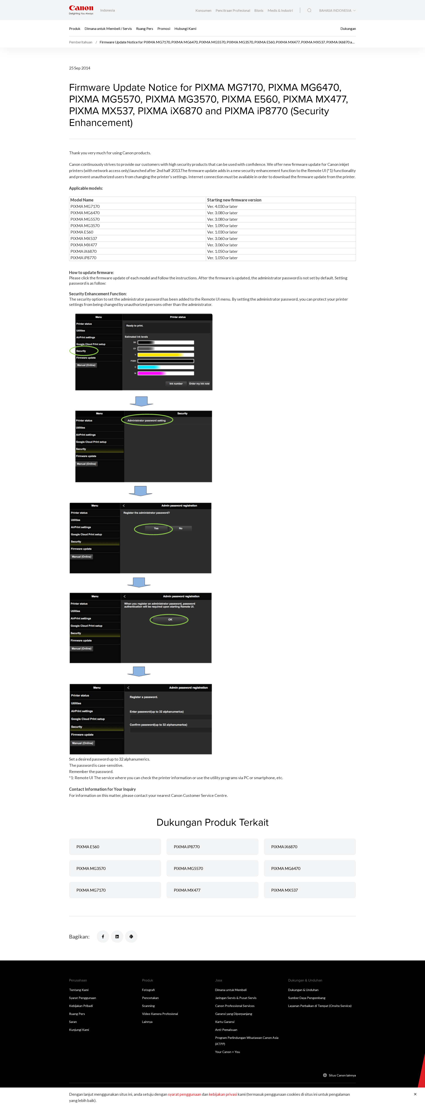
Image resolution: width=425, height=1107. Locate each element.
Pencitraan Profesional (233, 10)
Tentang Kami (79, 990)
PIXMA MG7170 (90, 890)
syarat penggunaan (184, 1094)
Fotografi (148, 990)
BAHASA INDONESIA (335, 10)
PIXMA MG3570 (90, 868)
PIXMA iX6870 (284, 846)
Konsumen (203, 10)
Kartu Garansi (224, 1022)
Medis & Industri (280, 10)
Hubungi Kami (185, 28)
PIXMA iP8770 (186, 846)
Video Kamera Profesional (160, 1014)
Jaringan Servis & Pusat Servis (236, 998)
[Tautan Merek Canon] (81, 10)
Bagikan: (79, 936)
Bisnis (259, 10)
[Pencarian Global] (309, 10)
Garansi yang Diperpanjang (233, 1014)
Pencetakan (150, 998)
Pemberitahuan (81, 42)
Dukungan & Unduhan (303, 990)
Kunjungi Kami (79, 1030)
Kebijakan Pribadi (81, 1006)
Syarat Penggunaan (82, 998)
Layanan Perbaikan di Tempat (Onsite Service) (320, 1006)
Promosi (163, 28)
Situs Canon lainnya (342, 1075)
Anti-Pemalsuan (226, 1030)
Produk (74, 28)
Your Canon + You (227, 1052)
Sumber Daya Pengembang (306, 998)
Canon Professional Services (235, 1006)
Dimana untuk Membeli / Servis (108, 28)
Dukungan (348, 28)
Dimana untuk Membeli (231, 990)
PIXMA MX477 (187, 890)
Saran (73, 1022)
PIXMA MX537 (284, 890)
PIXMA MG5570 (188, 868)
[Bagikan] (103, 936)
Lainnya (147, 1022)
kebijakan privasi (223, 1094)
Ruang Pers (144, 28)
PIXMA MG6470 (285, 868)
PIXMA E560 (87, 846)
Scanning (148, 1006)
